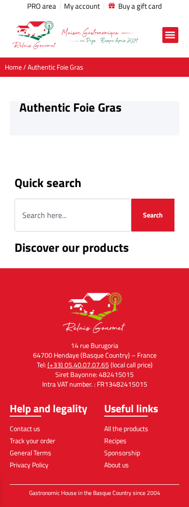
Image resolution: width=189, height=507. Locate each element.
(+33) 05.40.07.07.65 (78, 365)
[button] (170, 35)
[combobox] (73, 215)
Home (13, 67)
